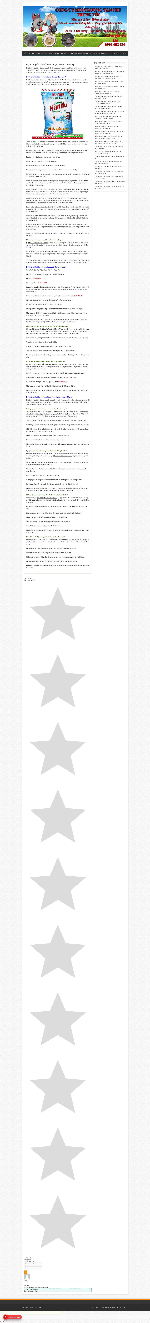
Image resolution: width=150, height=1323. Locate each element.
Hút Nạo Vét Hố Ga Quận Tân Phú (81, 53)
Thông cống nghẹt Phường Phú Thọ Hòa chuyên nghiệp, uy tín (108, 107)
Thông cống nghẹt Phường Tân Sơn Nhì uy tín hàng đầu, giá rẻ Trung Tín (109, 112)
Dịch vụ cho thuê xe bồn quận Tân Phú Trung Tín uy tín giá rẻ (108, 152)
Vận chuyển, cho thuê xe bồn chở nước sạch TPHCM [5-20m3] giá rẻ (108, 77)
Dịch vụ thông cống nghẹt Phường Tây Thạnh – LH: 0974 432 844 (108, 117)
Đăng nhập (27, 1259)
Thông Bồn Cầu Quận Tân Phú (25, 53)
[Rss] (92, 1307)
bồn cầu (39, 565)
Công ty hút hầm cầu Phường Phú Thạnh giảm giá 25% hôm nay (109, 127)
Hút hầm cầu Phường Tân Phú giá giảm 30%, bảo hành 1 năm (108, 122)
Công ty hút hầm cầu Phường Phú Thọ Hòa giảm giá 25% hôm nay (109, 132)
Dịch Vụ (115, 53)
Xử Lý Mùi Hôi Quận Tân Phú (102, 53)
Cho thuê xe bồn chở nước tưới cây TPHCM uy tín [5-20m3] (107, 92)
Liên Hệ (123, 53)
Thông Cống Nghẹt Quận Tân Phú (58, 53)
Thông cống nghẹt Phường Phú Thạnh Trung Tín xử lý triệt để (108, 102)
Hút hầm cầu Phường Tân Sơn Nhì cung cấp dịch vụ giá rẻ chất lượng (108, 137)
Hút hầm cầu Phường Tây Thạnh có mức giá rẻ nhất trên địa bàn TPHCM (109, 142)
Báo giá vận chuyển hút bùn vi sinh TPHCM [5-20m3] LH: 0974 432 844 (109, 72)
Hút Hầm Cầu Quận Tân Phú (37, 53)
